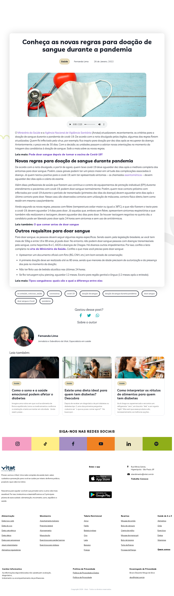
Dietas (160, 535)
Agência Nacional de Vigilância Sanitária (68, 132)
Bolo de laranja (127, 540)
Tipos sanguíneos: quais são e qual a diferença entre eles (65, 280)
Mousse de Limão (128, 521)
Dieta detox (6, 535)
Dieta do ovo (7, 526)
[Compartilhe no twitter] (89, 315)
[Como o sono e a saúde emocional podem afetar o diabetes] (34, 377)
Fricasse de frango (128, 550)
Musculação (45, 535)
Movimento (45, 516)
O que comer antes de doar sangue (56, 224)
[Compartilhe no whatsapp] (97, 315)
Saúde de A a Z (165, 516)
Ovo (85, 535)
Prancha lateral (46, 526)
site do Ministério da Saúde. (48, 248)
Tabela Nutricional (93, 516)
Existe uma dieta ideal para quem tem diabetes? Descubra (86, 394)
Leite (86, 540)
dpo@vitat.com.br (137, 577)
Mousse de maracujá (129, 535)
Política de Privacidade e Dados (86, 573)
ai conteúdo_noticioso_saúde (29, 293)
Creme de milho (127, 530)
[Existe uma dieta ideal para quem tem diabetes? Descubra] (87, 377)
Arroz (86, 521)
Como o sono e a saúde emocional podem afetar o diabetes (32, 394)
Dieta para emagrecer (11, 540)
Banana (87, 545)
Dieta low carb (8, 521)
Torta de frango (127, 545)
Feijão (86, 526)
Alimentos (162, 521)
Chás (160, 526)
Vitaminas (162, 540)
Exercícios (162, 530)
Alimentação (8, 516)
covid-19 (70, 293)
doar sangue (149, 293)
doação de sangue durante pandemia (120, 293)
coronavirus (54, 293)
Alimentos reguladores (11, 550)
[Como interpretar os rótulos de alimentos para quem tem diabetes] (139, 377)
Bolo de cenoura (128, 526)
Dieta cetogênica (9, 530)
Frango (87, 550)
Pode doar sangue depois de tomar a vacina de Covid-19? (66, 154)
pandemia (46, 301)
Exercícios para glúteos (49, 545)
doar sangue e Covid (25, 301)
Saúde (64, 61)
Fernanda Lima (81, 61)
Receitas (125, 516)
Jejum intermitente (9, 545)
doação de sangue (89, 293)
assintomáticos (133, 175)
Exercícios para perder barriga (52, 540)
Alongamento (46, 530)
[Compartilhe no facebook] (80, 315)
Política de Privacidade (82, 577)
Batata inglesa (90, 530)
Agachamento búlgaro (49, 521)
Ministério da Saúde (29, 132)
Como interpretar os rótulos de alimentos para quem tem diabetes (139, 394)
